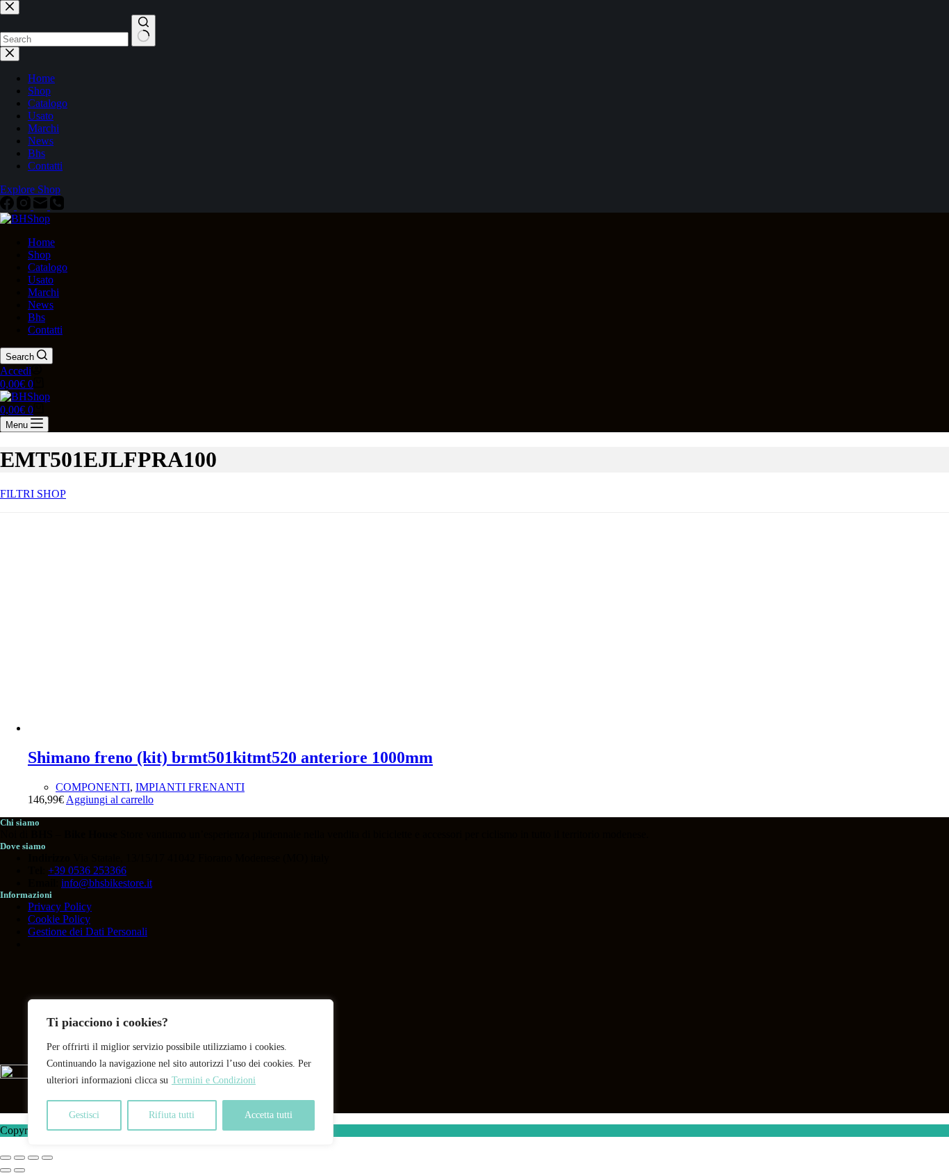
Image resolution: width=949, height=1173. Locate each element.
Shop (39, 255)
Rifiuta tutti (172, 1115)
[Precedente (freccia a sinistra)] (5, 1170)
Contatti (45, 330)
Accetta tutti (268, 1115)
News (40, 305)
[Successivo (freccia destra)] (19, 1170)
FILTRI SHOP (33, 494)
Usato (40, 280)
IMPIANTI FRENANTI (190, 787)
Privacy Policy (60, 906)
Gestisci (84, 1115)
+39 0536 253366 (87, 870)
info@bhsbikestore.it (106, 883)
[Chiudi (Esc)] (47, 1158)
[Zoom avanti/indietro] (5, 1158)
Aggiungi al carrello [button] (110, 799)
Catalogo (47, 267)
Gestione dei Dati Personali (87, 931)
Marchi (43, 292)
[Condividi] (33, 1158)
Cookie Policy (59, 919)
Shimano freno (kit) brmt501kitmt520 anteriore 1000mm (230, 757)
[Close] (319, 1011)
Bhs (36, 317)
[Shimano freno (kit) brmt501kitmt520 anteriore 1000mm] (132, 728)
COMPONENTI (93, 787)
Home (41, 242)
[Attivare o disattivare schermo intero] (19, 1158)
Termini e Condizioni (214, 1080)
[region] (180, 1072)
